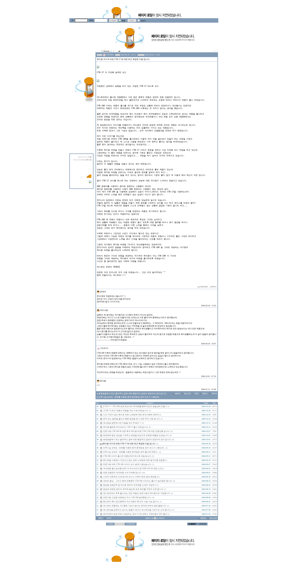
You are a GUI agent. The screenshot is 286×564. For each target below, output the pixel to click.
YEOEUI (110, 55)
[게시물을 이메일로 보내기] (198, 287)
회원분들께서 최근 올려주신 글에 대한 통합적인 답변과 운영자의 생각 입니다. (132, 393)
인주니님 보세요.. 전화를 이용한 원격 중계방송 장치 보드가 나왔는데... (129, 397)
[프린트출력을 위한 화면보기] (210, 287)
